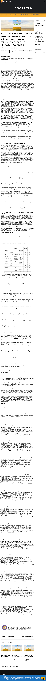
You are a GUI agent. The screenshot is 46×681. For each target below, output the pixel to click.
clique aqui (12, 52)
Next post (31, 634)
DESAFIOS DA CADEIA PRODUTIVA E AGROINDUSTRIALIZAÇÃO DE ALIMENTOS (39, 41)
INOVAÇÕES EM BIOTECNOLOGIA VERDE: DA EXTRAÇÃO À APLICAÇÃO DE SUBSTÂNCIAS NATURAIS (39, 34)
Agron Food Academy (4, 14)
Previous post (4, 634)
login (8, 666)
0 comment (18, 48)
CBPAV (23, 48)
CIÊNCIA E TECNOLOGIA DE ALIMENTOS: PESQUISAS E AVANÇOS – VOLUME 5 (39, 37)
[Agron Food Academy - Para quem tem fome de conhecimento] (6, 1)
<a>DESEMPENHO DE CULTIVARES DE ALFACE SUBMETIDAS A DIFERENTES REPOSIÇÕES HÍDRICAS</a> (17, 655)
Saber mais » (17, 679)
